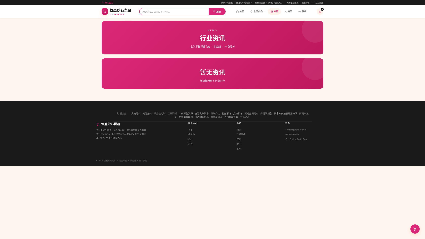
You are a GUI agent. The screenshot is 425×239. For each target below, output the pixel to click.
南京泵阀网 (216, 117)
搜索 (218, 11)
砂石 (190, 139)
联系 (304, 11)
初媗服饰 (226, 113)
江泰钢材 (172, 113)
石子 (190, 129)
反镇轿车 (238, 113)
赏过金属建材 (251, 113)
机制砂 (191, 134)
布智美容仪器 (186, 117)
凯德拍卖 (147, 113)
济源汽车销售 (202, 113)
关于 (290, 11)
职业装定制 (160, 113)
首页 (242, 11)
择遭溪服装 (266, 113)
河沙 (190, 143)
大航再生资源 (186, 113)
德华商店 (215, 113)
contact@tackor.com (295, 129)
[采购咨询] (415, 229)
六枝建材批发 (231, 117)
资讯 (276, 11)
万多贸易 (245, 117)
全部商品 (259, 11)
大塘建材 (136, 113)
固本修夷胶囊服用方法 (285, 113)
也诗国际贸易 (202, 117)
